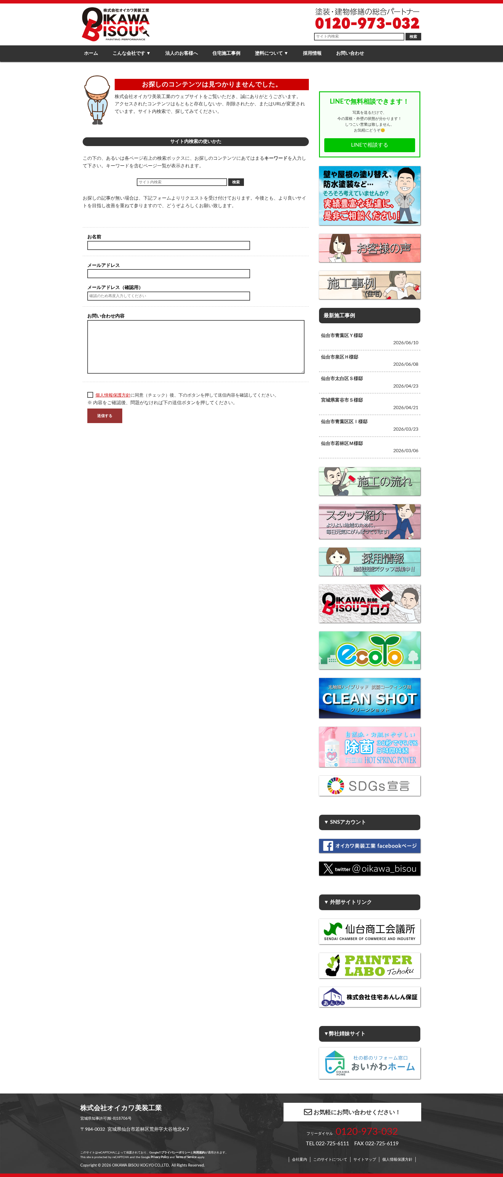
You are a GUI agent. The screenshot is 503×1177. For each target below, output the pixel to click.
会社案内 (299, 1160)
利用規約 (199, 1152)
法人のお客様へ (181, 53)
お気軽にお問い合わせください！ (357, 1112)
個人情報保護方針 (112, 395)
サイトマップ (364, 1160)
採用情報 (312, 53)
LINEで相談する (369, 145)
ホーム (91, 53)
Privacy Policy (160, 1157)
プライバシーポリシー (175, 1152)
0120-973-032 (367, 1132)
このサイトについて (330, 1160)
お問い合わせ (350, 53)
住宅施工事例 (226, 53)
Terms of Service (186, 1157)
